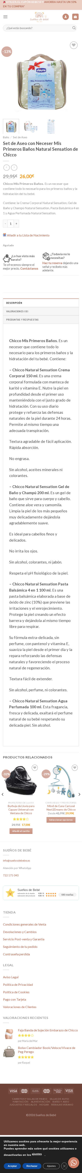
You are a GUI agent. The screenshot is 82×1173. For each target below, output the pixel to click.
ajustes (37, 1153)
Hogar (44, 1104)
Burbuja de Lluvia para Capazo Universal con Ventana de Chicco (21, 809)
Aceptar (12, 1166)
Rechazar (31, 1166)
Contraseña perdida (16, 954)
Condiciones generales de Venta (24, 924)
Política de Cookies (16, 992)
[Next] (72, 78)
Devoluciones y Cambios (20, 932)
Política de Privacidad (18, 984)
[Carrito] (75, 17)
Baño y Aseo (61, 1101)
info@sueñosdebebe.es (16, 860)
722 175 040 (11, 875)
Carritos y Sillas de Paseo (29, 1098)
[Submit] (74, 28)
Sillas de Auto (59, 1098)
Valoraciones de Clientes (19, 1007)
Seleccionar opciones (61, 819)
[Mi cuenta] (65, 17)
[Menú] (5, 17)
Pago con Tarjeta (14, 999)
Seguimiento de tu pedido (20, 946)
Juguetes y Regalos (23, 1104)
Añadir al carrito (21, 831)
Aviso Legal (11, 977)
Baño (6, 137)
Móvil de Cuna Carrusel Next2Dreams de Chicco (61, 807)
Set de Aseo (20, 137)
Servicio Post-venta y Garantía (23, 939)
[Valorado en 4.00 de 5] (21, 819)
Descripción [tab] (14, 302)
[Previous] (9, 78)
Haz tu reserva (52, 263)
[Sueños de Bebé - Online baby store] (39, 17)
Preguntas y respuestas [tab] (22, 319)
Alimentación (40, 1101)
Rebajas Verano (62, 1104)
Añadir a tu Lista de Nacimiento (28, 235)
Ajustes (51, 1166)
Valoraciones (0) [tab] (17, 311)
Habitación (20, 1101)
